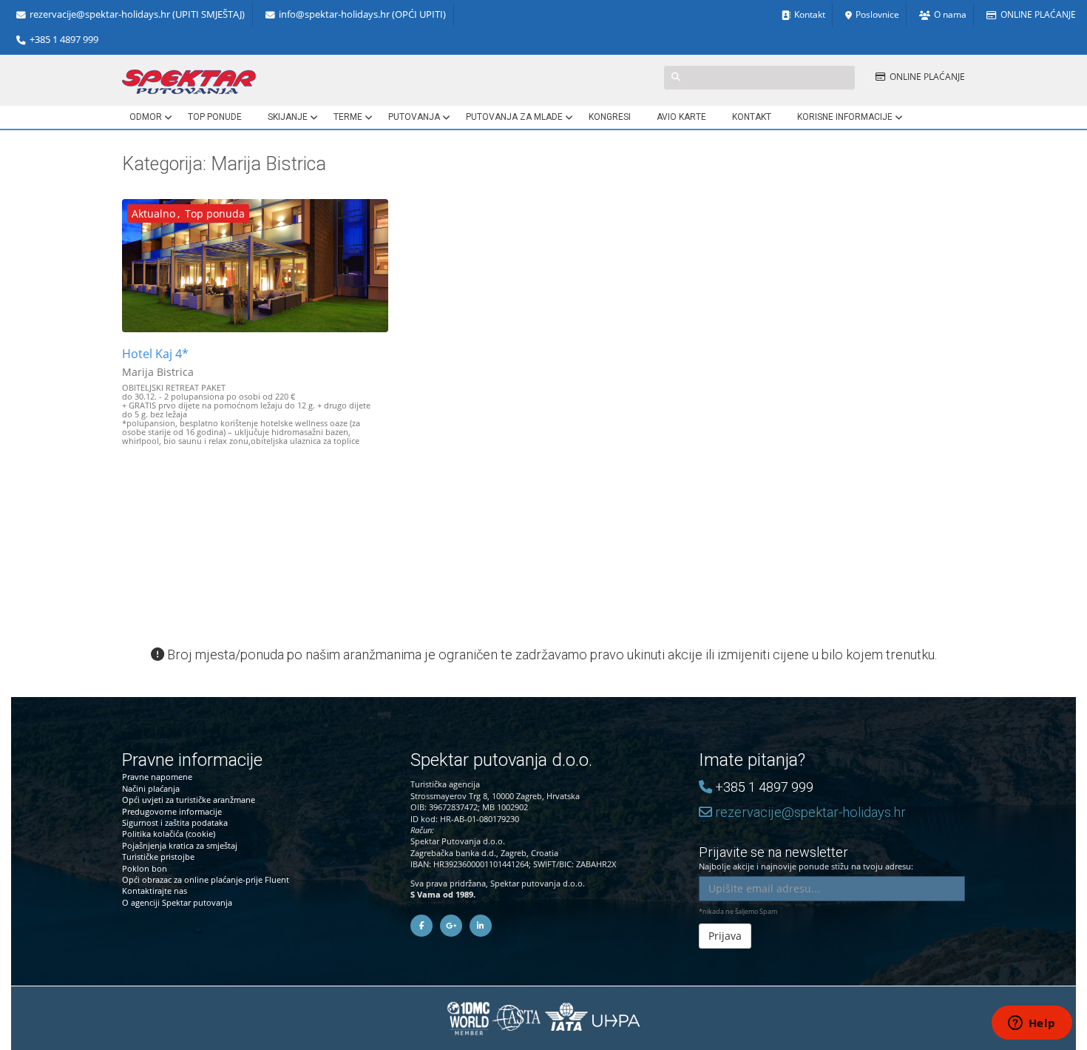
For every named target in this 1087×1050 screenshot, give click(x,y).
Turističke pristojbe (158, 856)
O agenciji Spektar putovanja (177, 902)
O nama (950, 14)
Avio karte (681, 117)
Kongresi (610, 117)
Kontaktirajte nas (154, 890)
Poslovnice (877, 14)
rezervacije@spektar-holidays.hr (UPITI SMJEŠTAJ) (137, 14)
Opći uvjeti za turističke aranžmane (188, 799)
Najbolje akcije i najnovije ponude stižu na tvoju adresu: (806, 858)
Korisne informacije (845, 117)
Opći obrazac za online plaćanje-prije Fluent (205, 879)
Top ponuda (215, 213)
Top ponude (215, 117)
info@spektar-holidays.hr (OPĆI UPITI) (362, 14)
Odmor (145, 117)
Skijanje (288, 117)
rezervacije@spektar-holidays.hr (809, 812)
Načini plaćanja (151, 788)
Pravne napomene (157, 776)
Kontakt (809, 14)
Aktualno (153, 213)
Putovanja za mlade (514, 117)
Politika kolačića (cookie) (168, 833)
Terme (347, 117)
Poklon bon (144, 868)
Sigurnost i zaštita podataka (175, 822)
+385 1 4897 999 (64, 39)
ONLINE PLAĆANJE (1038, 14)
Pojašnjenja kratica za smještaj (179, 845)
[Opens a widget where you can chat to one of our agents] (1031, 1024)
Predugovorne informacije (172, 811)
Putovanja (414, 117)
